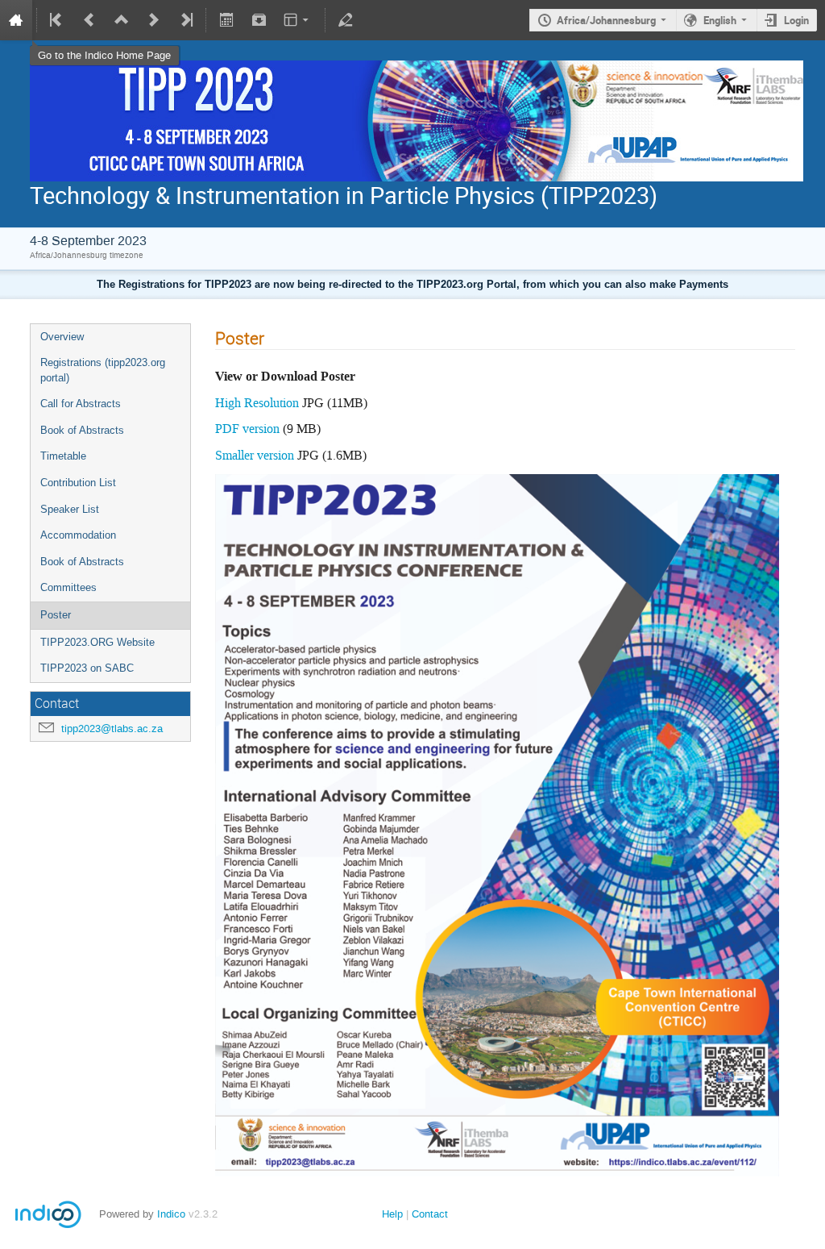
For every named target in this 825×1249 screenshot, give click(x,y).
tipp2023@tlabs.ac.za (112, 728)
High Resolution (258, 402)
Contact (430, 1214)
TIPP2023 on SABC (87, 668)
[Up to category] (122, 20)
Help (392, 1214)
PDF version (247, 428)
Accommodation (78, 535)
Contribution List (78, 483)
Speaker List (69, 509)
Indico (171, 1214)
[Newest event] (185, 20)
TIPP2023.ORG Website (97, 642)
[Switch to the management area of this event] (346, 20)
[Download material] (259, 20)
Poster (55, 615)
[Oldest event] (57, 20)
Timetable (63, 456)
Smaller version (254, 455)
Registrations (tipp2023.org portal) (102, 370)
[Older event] (89, 20)
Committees (68, 587)
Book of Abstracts (82, 430)
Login (796, 20)
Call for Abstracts (80, 404)
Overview (62, 337)
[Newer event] (154, 20)
